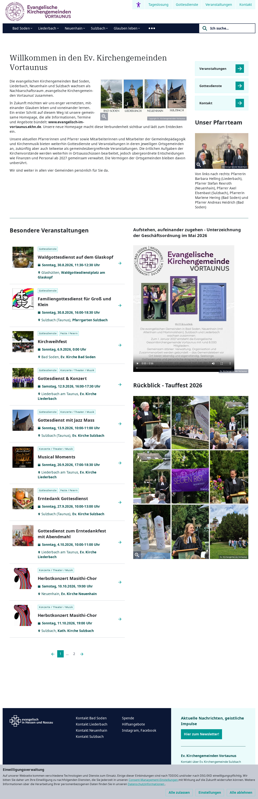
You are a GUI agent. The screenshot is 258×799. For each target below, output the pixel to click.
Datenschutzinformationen (146, 784)
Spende (128, 718)
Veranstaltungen (219, 4)
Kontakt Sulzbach (90, 736)
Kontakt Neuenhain (91, 730)
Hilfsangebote (133, 724)
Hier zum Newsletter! (201, 734)
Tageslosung (158, 4)
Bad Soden (21, 28)
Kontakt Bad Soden (91, 718)
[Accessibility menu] (138, 4)
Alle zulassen (179, 792)
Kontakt (245, 4)
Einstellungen (210, 792)
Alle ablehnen (241, 792)
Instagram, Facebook (139, 730)
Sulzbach (98, 28)
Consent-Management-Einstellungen (154, 780)
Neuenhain (74, 28)
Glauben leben (125, 28)
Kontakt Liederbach (91, 724)
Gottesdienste (187, 4)
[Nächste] (81, 653)
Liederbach (47, 28)
